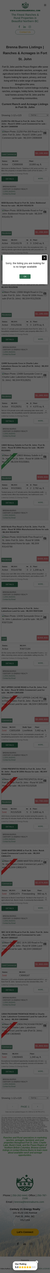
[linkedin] (25, 27)
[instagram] (30, 27)
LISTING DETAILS (10, 178)
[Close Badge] (36, 1262)
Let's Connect (25, 1232)
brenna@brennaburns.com (29, 1202)
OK (25, 276)
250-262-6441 (20, 1195)
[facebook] (19, 27)
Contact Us (25, 32)
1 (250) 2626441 (9, 191)
